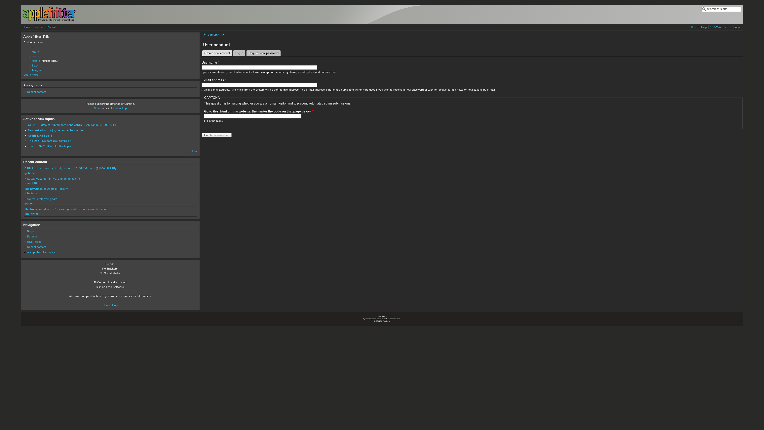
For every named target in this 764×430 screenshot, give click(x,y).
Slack (35, 65)
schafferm (30, 193)
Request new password (263, 53)
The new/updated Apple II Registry (46, 188)
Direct (97, 108)
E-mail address (214, 80)
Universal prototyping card (40, 198)
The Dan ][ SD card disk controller (49, 140)
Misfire (36, 60)
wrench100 (31, 183)
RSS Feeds (34, 241)
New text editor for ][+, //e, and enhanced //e (56, 130)
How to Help (110, 305)
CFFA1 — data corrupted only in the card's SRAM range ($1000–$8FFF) (74, 124)
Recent (51, 27)
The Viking (31, 213)
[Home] (49, 20)
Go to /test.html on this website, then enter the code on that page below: (259, 111)
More (193, 151)
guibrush (29, 173)
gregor (28, 203)
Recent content (36, 91)
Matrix (35, 51)
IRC (34, 47)
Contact (736, 27)
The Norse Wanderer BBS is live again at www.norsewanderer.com (66, 209)
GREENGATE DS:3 (40, 135)
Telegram (37, 70)
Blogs (30, 231)
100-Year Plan (719, 27)
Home (26, 27)
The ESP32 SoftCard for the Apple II (50, 146)
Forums (38, 27)
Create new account (218, 53)
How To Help (699, 27)
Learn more (31, 74)
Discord (36, 56)
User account (212, 34)
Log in (239, 53)
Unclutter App (118, 108)
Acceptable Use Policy (41, 252)
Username (210, 62)
